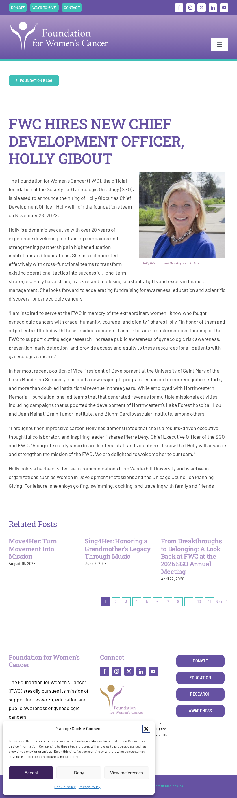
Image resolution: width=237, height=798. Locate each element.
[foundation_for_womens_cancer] (59, 22)
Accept (31, 772)
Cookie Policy (64, 787)
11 (209, 601)
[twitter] (201, 7)
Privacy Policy (90, 787)
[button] (146, 729)
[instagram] (190, 7)
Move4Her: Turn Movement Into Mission (33, 548)
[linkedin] (213, 7)
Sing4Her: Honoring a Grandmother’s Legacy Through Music (118, 548)
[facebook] (179, 7)
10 (199, 601)
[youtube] (224, 7)
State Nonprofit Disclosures (161, 786)
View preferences (126, 772)
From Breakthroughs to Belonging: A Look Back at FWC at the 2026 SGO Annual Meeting (191, 556)
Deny (79, 772)
